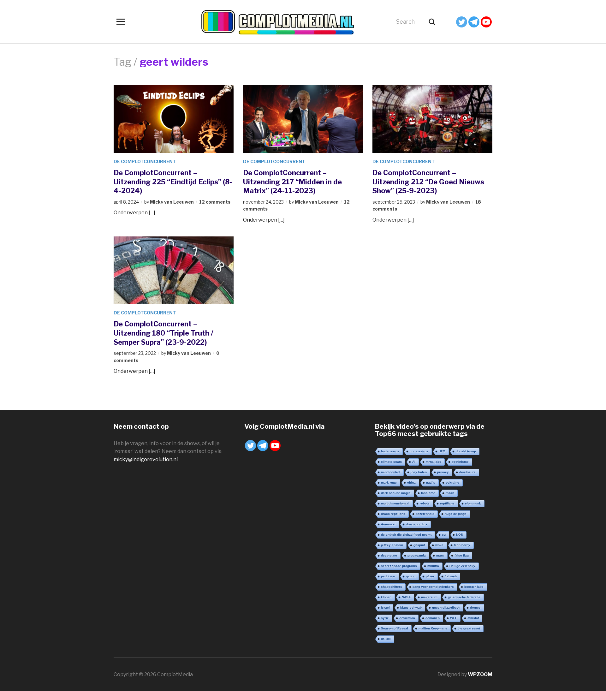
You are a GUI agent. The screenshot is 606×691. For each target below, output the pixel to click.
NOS (459, 534)
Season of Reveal (394, 628)
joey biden (419, 472)
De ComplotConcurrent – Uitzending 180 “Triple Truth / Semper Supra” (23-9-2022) (163, 333)
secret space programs (399, 566)
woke (439, 545)
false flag (461, 555)
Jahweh (451, 576)
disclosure (467, 472)
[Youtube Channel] (486, 21)
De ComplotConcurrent (145, 161)
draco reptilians (393, 513)
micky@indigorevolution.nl (146, 459)
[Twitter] (461, 21)
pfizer (430, 576)
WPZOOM (480, 674)
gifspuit (419, 545)
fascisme (428, 493)
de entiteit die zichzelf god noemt (406, 534)
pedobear (388, 576)
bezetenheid (425, 513)
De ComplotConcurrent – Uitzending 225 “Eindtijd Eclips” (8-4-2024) (173, 182)
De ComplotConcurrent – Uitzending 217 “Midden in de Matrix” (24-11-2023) (292, 182)
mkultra (433, 566)
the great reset (469, 628)
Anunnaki (388, 524)
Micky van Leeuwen (172, 202)
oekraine (452, 482)
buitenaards (390, 451)
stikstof (473, 618)
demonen (432, 618)
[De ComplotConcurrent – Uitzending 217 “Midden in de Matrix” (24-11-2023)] (303, 119)
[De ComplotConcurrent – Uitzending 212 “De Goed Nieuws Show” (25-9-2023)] (432, 119)
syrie (385, 618)
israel (385, 607)
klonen (386, 597)
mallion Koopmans (433, 628)
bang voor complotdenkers (433, 586)
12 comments (214, 202)
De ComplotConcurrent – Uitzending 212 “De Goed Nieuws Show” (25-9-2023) (428, 182)
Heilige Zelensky (462, 566)
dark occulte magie (396, 493)
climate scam (391, 461)
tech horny (462, 545)
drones (475, 607)
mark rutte (389, 482)
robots (425, 503)
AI (413, 461)
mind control (390, 472)
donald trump (466, 451)
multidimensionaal (395, 503)
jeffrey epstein (392, 545)
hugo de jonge (455, 513)
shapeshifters (391, 586)
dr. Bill (386, 638)
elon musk (473, 503)
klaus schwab (411, 607)
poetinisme (460, 461)
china (411, 482)
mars (440, 555)
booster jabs (474, 586)
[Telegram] (473, 21)
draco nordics (416, 524)
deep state (389, 555)
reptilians (447, 503)
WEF (453, 618)
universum (429, 597)
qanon (410, 576)
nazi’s (430, 482)
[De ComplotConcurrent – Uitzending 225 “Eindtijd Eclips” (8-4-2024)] (174, 119)
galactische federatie (464, 597)
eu (444, 534)
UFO (442, 451)
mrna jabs (433, 461)
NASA (406, 597)
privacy (443, 472)
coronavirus (419, 451)
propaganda (416, 555)
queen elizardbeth (446, 607)
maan (450, 493)
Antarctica (407, 618)
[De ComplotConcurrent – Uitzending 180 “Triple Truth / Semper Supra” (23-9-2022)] (174, 270)
